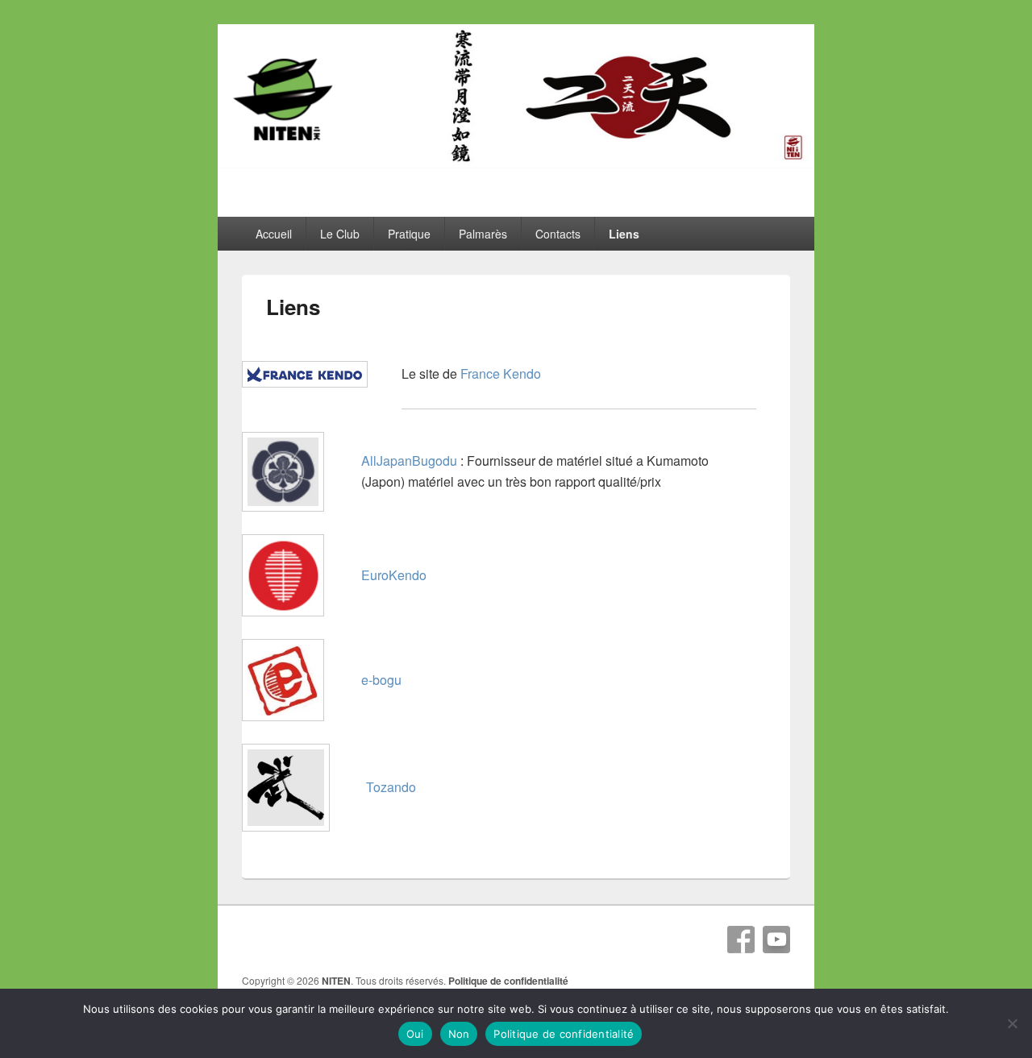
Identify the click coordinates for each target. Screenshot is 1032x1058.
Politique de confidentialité (508, 980)
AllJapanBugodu (409, 460)
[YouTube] (776, 939)
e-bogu (381, 679)
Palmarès (483, 234)
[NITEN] (516, 163)
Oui (415, 1033)
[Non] (1012, 1023)
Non (459, 1033)
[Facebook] (741, 939)
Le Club (340, 234)
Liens (624, 234)
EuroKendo (394, 575)
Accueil (274, 234)
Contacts (557, 234)
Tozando (391, 787)
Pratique (409, 234)
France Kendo (500, 373)
